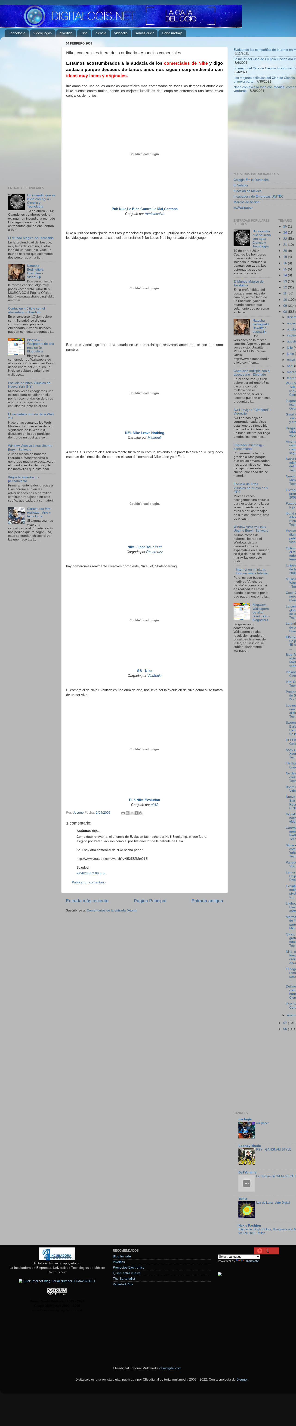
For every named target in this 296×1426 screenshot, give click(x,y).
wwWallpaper (243, 207)
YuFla (242, 1199)
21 (285, 244)
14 (285, 275)
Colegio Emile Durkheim (251, 180)
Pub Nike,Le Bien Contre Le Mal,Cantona (145, 209)
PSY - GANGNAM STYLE (273, 1149)
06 (285, 1029)
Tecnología (17, 33)
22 (285, 238)
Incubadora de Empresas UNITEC (259, 196)
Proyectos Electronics (128, 1267)
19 (285, 257)
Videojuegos (42, 33)
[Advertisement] (32, 109)
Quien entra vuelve (127, 1273)
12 (285, 287)
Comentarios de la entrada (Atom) (112, 910)
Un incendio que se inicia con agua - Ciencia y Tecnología (262, 239)
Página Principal (150, 900)
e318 (154, 805)
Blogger (242, 1379)
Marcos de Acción (246, 202)
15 (285, 269)
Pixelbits (119, 1262)
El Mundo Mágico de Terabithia (31, 238)
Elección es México (248, 191)
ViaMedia (154, 676)
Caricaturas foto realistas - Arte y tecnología (39, 512)
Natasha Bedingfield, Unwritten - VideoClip (35, 271)
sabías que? (144, 33)
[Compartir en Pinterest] (140, 813)
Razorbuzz (154, 552)
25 (285, 226)
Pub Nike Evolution (144, 800)
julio (290, 347)
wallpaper (262, 1123)
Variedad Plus (123, 1284)
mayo (291, 359)
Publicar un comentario (89, 882)
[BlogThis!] (127, 813)
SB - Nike (144, 671)
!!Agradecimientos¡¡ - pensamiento (23, 479)
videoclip (120, 33)
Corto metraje (172, 33)
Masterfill (154, 437)
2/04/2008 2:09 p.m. (91, 873)
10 (285, 299)
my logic (245, 1119)
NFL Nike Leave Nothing (144, 433)
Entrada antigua (207, 900)
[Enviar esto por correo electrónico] (123, 813)
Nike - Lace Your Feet (144, 547)
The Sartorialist (124, 1278)
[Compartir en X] (132, 813)
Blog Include (122, 1256)
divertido (66, 33)
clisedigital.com (170, 1368)
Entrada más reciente (87, 900)
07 (285, 1023)
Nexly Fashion (249, 1225)
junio (291, 353)
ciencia (101, 33)
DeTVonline (247, 1172)
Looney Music (249, 1146)
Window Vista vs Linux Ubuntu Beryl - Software (30, 447)
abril (290, 366)
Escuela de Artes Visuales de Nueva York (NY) (29, 384)
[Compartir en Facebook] (136, 813)
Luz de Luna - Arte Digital (273, 1202)
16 (285, 263)
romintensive (154, 214)
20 (285, 251)
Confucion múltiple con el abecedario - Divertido (26, 310)
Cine (83, 33)
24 (285, 232)
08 (285, 311)
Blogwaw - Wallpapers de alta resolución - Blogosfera (40, 345)
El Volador (241, 185)
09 (285, 305)
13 (285, 281)
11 (285, 293)
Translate (252, 1261)
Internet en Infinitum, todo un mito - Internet (252, 571)
